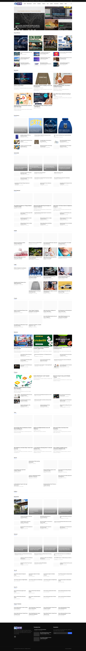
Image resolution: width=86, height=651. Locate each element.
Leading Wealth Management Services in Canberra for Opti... (26, 395)
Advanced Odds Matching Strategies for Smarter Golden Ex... (42, 206)
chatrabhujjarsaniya (23, 559)
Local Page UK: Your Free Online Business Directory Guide (23, 348)
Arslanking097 (30, 293)
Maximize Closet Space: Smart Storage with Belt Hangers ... (46, 146)
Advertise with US (42, 0)
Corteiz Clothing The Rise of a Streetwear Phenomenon (35, 130)
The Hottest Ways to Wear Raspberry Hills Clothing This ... (45, 141)
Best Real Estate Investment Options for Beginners (26, 527)
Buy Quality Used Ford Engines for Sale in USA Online (66, 183)
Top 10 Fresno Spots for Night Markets (20, 579)
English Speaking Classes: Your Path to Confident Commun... (61, 86)
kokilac (45, 513)
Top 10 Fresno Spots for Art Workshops (35, 579)
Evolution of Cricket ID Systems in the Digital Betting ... (65, 213)
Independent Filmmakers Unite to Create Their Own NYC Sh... (45, 58)
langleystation (62, 528)
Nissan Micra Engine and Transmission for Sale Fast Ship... (49, 167)
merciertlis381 (22, 179)
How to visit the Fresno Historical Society (34, 591)
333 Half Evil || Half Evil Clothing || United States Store (35, 291)
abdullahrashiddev (62, 366)
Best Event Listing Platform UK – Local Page (26, 53)
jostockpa (45, 293)
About (22, 0)
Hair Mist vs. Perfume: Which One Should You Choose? (25, 135)
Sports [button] (51, 3)
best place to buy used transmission (39, 172)
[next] (43, 18)
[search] (71, 4)
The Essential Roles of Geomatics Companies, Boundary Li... (33, 511)
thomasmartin (62, 518)
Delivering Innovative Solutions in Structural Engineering (45, 517)
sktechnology (55, 430)
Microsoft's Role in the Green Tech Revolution (60, 428)
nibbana (15, 450)
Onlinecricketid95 (16, 486)
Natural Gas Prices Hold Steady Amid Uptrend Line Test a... (43, 394)
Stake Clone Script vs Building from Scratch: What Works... (50, 311)
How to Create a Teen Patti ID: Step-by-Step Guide (26, 365)
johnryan (41, 361)
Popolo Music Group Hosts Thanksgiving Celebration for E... (25, 63)
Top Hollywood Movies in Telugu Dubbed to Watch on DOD (23, 206)
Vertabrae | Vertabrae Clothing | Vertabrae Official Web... (45, 405)
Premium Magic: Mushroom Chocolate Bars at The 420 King (66, 365)
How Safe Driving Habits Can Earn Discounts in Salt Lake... (25, 400)
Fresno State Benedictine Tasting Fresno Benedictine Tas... (64, 608)
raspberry (41, 142)
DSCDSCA (21, 142)
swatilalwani (61, 147)
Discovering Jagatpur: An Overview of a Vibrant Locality (46, 522)
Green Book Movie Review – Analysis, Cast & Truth (34, 48)
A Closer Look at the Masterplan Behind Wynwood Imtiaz (62, 521)
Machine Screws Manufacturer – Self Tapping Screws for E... (43, 355)
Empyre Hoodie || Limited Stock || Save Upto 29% (26, 141)
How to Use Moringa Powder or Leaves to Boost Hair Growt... (35, 258)
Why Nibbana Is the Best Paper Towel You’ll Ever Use (23, 448)
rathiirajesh (21, 528)
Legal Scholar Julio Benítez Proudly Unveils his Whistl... (65, 27)
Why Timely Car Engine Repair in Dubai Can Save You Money (26, 178)
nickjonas (35, 377)
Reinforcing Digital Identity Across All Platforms (42, 428)
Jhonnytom (15, 430)
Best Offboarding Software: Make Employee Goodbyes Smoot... (45, 633)
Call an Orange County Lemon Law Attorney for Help (64, 291)
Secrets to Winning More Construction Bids (66, 517)
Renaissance (35, 450)
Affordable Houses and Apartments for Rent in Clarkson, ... (66, 527)
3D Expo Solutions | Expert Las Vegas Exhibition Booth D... (26, 224)
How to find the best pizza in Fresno (64, 590)
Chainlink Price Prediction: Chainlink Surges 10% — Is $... (35, 325)
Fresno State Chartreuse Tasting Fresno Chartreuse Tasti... (21, 614)
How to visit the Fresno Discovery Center (20, 597)
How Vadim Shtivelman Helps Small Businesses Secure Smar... (64, 511)
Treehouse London (42, 147)
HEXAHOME (41, 523)
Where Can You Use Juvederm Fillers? (35, 242)
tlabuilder (21, 518)
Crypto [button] (34, 3)
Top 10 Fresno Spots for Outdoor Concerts (49, 574)
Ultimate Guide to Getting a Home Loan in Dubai (66, 405)
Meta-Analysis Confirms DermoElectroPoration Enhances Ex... (46, 63)
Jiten (40, 639)
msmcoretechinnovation (47, 132)
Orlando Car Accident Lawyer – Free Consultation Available (35, 277)
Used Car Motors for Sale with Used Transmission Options (43, 177)
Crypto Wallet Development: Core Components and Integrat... (64, 317)
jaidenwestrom (61, 513)
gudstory (35, 213)
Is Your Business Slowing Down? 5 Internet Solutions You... (43, 448)
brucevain (55, 173)
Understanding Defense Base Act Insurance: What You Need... (64, 277)
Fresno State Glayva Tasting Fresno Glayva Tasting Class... (35, 608)
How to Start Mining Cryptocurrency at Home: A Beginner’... (50, 317)
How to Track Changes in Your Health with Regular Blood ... (64, 243)
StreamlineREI (22, 523)
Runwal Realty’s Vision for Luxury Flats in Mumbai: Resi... (20, 512)
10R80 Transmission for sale (58, 172)
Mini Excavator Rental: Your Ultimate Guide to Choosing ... (65, 549)
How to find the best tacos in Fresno (50, 596)
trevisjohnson (55, 450)
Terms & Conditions (68, 648)
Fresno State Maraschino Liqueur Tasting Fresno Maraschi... (34, 614)
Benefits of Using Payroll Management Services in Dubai (66, 400)
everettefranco (36, 356)
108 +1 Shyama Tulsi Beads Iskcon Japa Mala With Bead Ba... (62, 135)
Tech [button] (47, 3)
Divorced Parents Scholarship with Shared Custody (65, 395)
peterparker (35, 173)
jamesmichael (16, 312)
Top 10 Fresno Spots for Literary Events (65, 573)
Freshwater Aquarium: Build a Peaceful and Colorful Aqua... (50, 549)
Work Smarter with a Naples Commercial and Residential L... (50, 291)
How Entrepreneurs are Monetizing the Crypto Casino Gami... (65, 311)
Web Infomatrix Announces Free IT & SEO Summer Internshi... (64, 47)
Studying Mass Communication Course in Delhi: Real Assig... (23, 106)
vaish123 (16, 513)
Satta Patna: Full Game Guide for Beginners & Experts (62, 206)
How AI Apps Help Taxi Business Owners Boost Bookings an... (23, 428)
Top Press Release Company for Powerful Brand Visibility (65, 63)
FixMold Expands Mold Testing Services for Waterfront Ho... (25, 58)
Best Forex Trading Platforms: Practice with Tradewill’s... (22, 388)
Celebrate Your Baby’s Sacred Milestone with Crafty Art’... (26, 558)
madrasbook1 (55, 208)
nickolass (45, 318)
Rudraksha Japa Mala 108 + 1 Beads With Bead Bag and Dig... (21, 130)
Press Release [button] (29, 3)
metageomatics (31, 513)
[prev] (15, 18)
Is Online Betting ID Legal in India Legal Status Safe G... (20, 485)
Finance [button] (43, 3)
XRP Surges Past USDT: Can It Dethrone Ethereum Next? (42, 399)
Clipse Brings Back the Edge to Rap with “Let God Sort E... (43, 212)
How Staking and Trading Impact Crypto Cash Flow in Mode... (21, 325)
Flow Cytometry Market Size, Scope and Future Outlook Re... (50, 243)
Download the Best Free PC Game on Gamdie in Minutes (50, 485)
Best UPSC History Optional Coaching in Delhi (62, 94)
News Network (26, 0)
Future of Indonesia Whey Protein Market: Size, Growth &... (45, 360)
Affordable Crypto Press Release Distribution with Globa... (19, 47)
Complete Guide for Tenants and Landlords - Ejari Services (25, 522)
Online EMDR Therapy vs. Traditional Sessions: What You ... (62, 558)
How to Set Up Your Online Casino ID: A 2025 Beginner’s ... (65, 476)
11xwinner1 (22, 366)
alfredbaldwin (16, 554)
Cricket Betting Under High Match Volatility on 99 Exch (20, 470)
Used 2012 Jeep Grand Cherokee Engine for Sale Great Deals (35, 167)
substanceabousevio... (17, 269)
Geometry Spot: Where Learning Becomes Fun (34, 462)
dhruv (14, 86)
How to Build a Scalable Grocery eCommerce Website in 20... (60, 448)
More (65, 3)
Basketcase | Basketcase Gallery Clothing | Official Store (19, 243)
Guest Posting (37, 0)
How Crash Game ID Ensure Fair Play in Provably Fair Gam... (66, 355)
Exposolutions (22, 225)
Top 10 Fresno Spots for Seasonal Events (20, 574)
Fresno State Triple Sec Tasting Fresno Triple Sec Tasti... (50, 614)
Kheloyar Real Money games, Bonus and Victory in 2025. (50, 470)
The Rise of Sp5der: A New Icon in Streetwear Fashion (42, 135)
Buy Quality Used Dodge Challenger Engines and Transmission (22, 183)
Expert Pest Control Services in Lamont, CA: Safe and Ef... (62, 359)
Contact (15, 0)
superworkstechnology (43, 634)
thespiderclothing (36, 136)
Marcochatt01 (30, 312)
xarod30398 (22, 396)
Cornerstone (15, 259)
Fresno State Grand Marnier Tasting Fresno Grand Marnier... (64, 614)
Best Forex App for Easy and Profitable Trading (61, 376)
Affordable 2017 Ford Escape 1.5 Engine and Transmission (64, 168)
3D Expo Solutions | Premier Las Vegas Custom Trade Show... (66, 218)
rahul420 (35, 430)
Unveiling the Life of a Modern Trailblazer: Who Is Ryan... (35, 549)
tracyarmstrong (62, 396)
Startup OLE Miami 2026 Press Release (66, 52)
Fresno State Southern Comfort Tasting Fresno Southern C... (21, 608)
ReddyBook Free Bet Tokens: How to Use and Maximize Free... (62, 348)
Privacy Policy (19, 0)
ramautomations (22, 356)
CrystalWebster (42, 528)
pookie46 (45, 259)
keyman (61, 564)
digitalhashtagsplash (31, 259)
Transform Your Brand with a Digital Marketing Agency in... (25, 146)
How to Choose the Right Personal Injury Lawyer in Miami (49, 277)
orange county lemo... (61, 293)
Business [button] (39, 3)
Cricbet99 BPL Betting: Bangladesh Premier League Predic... (41, 348)
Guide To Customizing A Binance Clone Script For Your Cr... (21, 311)
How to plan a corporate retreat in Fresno (34, 597)
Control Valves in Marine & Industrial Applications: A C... (26, 355)
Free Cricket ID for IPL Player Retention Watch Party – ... (64, 470)
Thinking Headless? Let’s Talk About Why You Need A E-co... (50, 130)
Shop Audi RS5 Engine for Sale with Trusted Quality (62, 177)
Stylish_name (55, 555)
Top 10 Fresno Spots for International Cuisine (64, 580)
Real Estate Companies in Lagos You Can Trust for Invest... (45, 527)
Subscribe (69, 633)
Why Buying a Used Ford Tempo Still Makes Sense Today (25, 173)
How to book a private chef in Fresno (50, 590)
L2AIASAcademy (55, 96)
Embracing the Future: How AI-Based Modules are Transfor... (65, 146)
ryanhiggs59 (22, 564)
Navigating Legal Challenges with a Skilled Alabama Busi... (20, 283)
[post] (29, 18)
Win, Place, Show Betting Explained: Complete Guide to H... (50, 47)
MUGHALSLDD (16, 169)
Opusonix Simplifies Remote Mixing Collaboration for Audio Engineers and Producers (57, 16)
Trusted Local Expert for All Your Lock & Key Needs (66, 563)
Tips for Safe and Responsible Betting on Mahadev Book (46, 224)
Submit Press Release (32, 0)
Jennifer (21, 147)
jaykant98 (15, 208)
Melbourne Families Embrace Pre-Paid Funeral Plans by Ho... (66, 58)
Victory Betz (61, 356)
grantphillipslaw (16, 284)
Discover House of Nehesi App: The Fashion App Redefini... (51, 27)
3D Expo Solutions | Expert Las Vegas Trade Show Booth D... (46, 218)
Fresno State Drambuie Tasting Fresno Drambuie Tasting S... (50, 608)
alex (15, 28)
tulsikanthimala (17, 132)
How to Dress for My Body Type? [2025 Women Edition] (26, 213)
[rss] (15, 637)
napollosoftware (62, 142)
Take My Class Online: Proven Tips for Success (26, 563)
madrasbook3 (35, 208)
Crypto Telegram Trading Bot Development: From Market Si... (34, 311)
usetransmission (22, 174)
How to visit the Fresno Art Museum (64, 596)
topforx (35, 395)
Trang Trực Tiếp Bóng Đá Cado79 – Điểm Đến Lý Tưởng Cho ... (35, 476)
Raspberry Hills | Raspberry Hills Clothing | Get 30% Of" (21, 168)
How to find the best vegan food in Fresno (20, 591)
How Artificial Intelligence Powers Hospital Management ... (45, 638)
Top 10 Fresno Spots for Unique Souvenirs (34, 574)
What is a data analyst (18, 85)
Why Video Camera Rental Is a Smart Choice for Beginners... (25, 218)
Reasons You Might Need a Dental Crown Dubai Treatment (20, 258)
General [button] (61, 3)
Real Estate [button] (56, 3)
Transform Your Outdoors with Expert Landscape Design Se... (26, 517)
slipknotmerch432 (31, 132)
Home (25, 3)
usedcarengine (31, 169)
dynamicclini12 (60, 258)
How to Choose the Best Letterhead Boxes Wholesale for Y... (65, 141)
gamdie (44, 486)
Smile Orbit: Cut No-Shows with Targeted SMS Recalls (21, 549)
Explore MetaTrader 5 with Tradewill (41, 375)
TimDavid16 (45, 312)
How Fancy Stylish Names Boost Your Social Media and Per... (62, 554)
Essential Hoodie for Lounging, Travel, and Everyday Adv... (43, 86)
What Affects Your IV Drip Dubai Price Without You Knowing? (50, 258)
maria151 (21, 401)
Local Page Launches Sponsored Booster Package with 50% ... (45, 53)
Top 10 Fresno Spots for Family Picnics (50, 579)
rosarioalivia (55, 360)
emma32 (55, 522)
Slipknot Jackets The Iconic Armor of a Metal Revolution (64, 130)
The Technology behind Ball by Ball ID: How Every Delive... (26, 360)
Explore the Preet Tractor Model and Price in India (45, 183)
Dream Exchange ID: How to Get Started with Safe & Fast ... (66, 224)
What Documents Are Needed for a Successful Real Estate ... (50, 512)
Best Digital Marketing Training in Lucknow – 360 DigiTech (43, 106)
